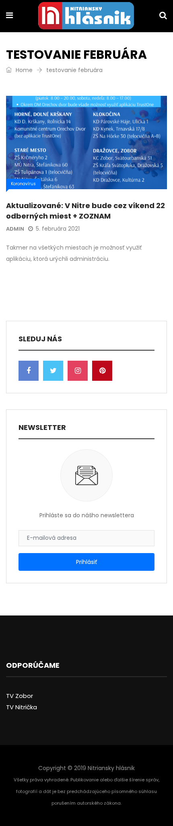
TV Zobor (19, 696)
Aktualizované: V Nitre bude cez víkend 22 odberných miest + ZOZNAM (85, 210)
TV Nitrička (21, 707)
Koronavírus (23, 184)
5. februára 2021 (58, 229)
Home (23, 70)
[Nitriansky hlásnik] (86, 16)
